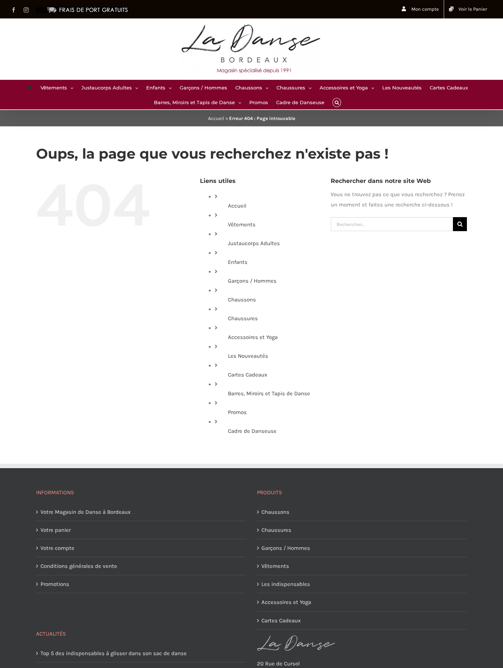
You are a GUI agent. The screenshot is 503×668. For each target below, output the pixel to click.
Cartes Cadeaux (247, 374)
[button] (337, 102)
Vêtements (242, 224)
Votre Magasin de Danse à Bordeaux (86, 512)
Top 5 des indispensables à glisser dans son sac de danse (114, 653)
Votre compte (57, 548)
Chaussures (243, 318)
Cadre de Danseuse (252, 431)
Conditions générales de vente (79, 566)
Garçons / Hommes (252, 281)
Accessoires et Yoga (253, 337)
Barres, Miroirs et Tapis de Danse (269, 393)
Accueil (216, 118)
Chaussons (242, 299)
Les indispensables (285, 584)
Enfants (237, 262)
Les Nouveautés (248, 356)
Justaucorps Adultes (254, 243)
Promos (237, 412)
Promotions (55, 584)
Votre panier (56, 530)
